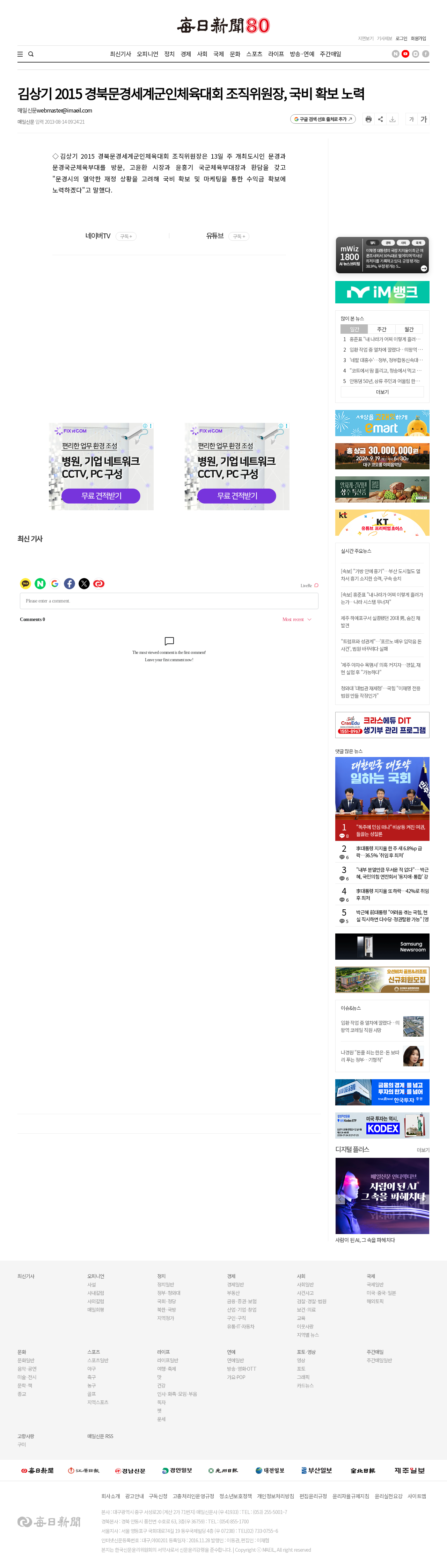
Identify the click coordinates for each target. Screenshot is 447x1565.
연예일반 (235, 1360)
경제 (186, 53)
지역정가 (165, 1317)
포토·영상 (306, 1351)
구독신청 (158, 1496)
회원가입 (418, 38)
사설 (91, 1284)
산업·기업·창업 (241, 1309)
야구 (91, 1368)
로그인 (401, 38)
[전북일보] (363, 1470)
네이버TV (108, 235)
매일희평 (95, 1309)
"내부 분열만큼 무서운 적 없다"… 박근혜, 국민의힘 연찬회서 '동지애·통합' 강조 (392, 873)
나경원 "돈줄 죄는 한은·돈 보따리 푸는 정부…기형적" (370, 1056)
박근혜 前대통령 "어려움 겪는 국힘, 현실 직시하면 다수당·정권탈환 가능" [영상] (392, 916)
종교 (21, 1393)
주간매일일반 (379, 1360)
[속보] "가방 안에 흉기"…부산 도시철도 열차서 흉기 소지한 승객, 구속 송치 (380, 575)
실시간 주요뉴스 (356, 551)
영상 (301, 1360)
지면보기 (365, 38)
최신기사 (120, 53)
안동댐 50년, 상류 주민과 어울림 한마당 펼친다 (393, 380)
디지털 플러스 (352, 1149)
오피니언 (147, 53)
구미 (21, 1444)
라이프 (276, 53)
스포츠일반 (97, 1360)
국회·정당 (166, 1301)
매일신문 (27, 110)
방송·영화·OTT (241, 1368)
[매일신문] (37, 1470)
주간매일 (330, 53)
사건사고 (305, 1292)
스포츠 (254, 53)
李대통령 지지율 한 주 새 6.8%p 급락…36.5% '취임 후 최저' (389, 852)
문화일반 (25, 1360)
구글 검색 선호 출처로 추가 (323, 119)
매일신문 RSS (100, 1436)
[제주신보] (409, 1470)
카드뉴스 (305, 1385)
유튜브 (225, 235)
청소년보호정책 (235, 1496)
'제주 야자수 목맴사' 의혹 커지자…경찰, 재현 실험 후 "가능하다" (380, 668)
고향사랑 (25, 1436)
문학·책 (24, 1385)
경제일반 (235, 1284)
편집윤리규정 (313, 1496)
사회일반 (305, 1284)
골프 (91, 1393)
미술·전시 (26, 1377)
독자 (161, 1402)
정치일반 (165, 1284)
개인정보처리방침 (275, 1496)
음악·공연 (26, 1368)
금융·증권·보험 (241, 1301)
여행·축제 (166, 1368)
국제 (218, 53)
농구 (91, 1385)
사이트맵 (417, 1496)
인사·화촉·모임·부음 (177, 1393)
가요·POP (236, 1377)
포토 (301, 1368)
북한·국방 (166, 1309)
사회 (202, 53)
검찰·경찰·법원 (311, 1301)
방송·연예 (302, 53)
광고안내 (134, 1496)
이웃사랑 (305, 1326)
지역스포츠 (97, 1402)
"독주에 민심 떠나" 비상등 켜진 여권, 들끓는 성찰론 (390, 830)
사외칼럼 (95, 1301)
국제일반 (375, 1284)
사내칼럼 (95, 1292)
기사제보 (384, 38)
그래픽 (303, 1377)
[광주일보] (223, 1470)
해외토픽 (375, 1301)
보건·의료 (306, 1309)
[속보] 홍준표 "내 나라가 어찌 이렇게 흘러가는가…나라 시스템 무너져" (382, 598)
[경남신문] (130, 1470)
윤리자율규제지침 (350, 1496)
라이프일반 (167, 1360)
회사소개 (110, 1496)
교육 (301, 1317)
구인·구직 (236, 1317)
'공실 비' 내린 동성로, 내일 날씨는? (369, 1239)
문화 (235, 53)
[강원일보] (84, 1470)
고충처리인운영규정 (193, 1496)
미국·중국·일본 (381, 1292)
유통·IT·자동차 (240, 1326)
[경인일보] (177, 1470)
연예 (231, 1351)
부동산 (233, 1292)
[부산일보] (317, 1470)
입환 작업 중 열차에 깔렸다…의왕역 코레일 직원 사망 (370, 1026)
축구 (91, 1377)
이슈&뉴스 (351, 1008)
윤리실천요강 (389, 1496)
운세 (161, 1418)
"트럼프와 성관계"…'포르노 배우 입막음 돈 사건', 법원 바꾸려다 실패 (381, 645)
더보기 (423, 1149)
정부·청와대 (168, 1292)
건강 (161, 1385)
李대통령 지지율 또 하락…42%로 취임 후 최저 (392, 894)
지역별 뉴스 (308, 1334)
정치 (169, 53)
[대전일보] (270, 1470)
